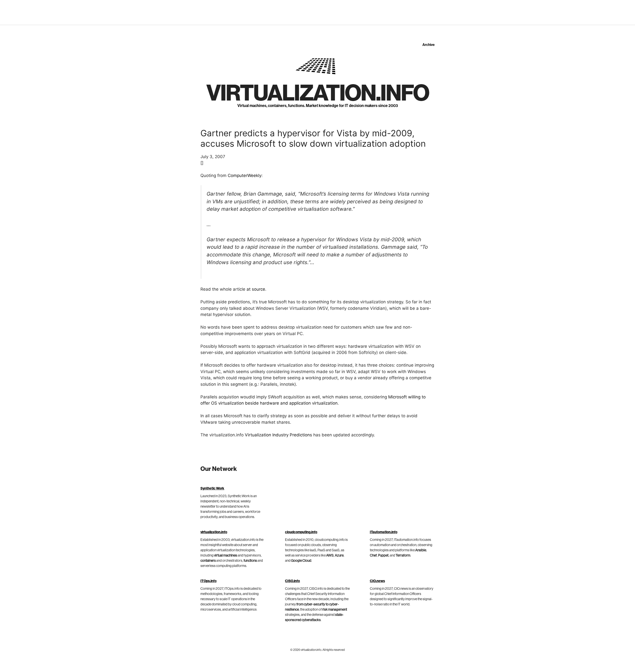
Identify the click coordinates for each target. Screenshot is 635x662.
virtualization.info (317, 93)
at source (256, 289)
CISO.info (292, 581)
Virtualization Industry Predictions (278, 434)
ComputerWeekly (244, 175)
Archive (428, 45)
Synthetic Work (212, 488)
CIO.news (377, 581)
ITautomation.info (383, 532)
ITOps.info (208, 581)
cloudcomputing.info (301, 532)
